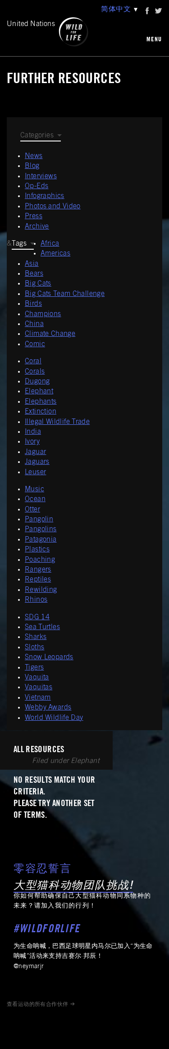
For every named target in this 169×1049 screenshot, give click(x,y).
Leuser (35, 472)
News (34, 156)
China (34, 324)
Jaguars (37, 462)
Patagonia (41, 539)
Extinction (40, 411)
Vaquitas (38, 687)
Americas (55, 253)
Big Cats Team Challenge (65, 294)
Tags (19, 243)
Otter (32, 509)
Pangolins (41, 529)
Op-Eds (36, 186)
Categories (37, 135)
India (33, 432)
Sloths (34, 647)
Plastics (37, 549)
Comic (35, 344)
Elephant (39, 391)
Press (33, 216)
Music (34, 489)
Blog (32, 166)
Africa (50, 243)
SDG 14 (37, 617)
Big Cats (38, 283)
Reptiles (38, 579)
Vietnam (38, 697)
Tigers (34, 667)
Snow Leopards (49, 657)
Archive (37, 226)
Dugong (37, 381)
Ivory (32, 441)
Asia (32, 264)
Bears (34, 274)
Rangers (38, 569)
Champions (43, 314)
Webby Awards (48, 707)
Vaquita (37, 677)
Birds (33, 304)
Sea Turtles (42, 627)
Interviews (41, 176)
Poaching (40, 560)
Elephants (41, 401)
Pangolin (39, 519)
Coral (33, 361)
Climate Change (50, 334)
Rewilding (41, 590)
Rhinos (36, 600)
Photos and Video (53, 206)
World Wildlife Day (54, 718)
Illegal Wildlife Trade (57, 422)
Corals (35, 371)
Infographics (44, 196)
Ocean (35, 499)
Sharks (35, 637)
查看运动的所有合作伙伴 (37, 1004)
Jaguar (35, 452)
